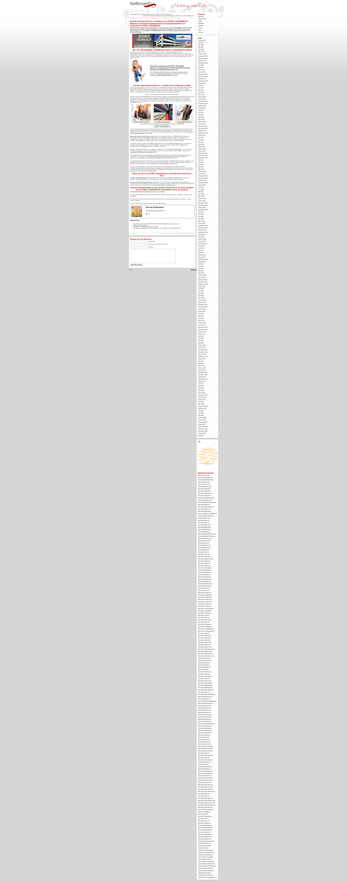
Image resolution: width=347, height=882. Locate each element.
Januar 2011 (201, 392)
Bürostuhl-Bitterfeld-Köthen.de (207, 534)
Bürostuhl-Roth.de (203, 764)
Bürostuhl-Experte (143, 129)
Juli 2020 (200, 187)
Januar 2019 (201, 223)
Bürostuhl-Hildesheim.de (205, 651)
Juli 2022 (200, 137)
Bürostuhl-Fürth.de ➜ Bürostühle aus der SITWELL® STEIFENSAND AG (151, 14)
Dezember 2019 (202, 203)
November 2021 (202, 155)
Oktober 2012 (202, 354)
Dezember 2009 (202, 406)
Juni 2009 (201, 413)
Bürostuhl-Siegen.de (204, 793)
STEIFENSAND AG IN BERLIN (182, 50)
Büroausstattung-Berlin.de (205, 477)
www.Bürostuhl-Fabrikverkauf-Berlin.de (142, 152)
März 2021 (201, 169)
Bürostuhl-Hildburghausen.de (206, 649)
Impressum (194, 270)
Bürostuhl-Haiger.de (204, 633)
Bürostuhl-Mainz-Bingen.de (206, 690)
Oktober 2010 (202, 397)
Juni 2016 (201, 266)
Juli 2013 (200, 336)
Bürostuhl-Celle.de (203, 549)
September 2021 (203, 157)
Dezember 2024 (202, 74)
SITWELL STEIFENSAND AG (151, 26)
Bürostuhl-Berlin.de (203, 520)
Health (172, 233)
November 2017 (202, 243)
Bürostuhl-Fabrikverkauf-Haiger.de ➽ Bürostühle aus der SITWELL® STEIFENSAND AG (168, 15)
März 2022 (201, 146)
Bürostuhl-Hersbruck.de (205, 647)
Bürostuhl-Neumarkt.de (141, 225)
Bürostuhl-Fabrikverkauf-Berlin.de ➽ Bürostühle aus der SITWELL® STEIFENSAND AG (158, 21)
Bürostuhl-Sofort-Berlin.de (205, 798)
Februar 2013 (202, 345)
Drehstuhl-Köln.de (203, 848)
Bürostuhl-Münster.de (204, 710)
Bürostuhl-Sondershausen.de (206, 802)
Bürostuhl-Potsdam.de (204, 741)
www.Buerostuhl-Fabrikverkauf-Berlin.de (146, 85)
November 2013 (202, 329)
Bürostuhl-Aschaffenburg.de (206, 498)
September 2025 (203, 63)
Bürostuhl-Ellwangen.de (205, 586)
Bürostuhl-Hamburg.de (204, 635)
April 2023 (201, 117)
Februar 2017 (202, 255)
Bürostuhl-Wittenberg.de (205, 834)
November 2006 (202, 426)
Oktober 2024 (202, 78)
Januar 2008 (201, 420)
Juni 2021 (201, 162)
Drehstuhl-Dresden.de (204, 843)
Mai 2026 (201, 47)
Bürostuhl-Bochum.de (204, 540)
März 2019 (201, 221)
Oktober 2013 (202, 331)
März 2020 (201, 196)
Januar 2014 (201, 325)
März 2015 (201, 298)
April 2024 (201, 92)
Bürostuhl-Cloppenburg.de (205, 559)
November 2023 (202, 103)
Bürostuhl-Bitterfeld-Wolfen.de (206, 536)
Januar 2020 (201, 200)
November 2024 (202, 76)
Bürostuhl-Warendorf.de (205, 825)
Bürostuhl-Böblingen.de (205, 538)
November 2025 (202, 58)
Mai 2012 (201, 361)
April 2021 (201, 167)
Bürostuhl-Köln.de (203, 669)
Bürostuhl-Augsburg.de (204, 500)
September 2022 (203, 133)
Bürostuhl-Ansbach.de (204, 495)
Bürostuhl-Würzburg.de (205, 839)
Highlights (176, 233)
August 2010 (201, 399)
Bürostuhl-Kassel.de (204, 662)
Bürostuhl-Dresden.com (205, 572)
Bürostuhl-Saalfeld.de (204, 769)
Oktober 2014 (202, 309)
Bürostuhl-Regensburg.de (205, 755)
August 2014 (201, 311)
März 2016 (201, 273)
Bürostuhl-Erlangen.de (204, 592)
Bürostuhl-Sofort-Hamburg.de (206, 800)
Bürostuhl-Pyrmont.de (204, 744)
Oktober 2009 (202, 408)
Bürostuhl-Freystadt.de (204, 610)
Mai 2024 (201, 90)
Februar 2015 (202, 300)
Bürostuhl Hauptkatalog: (162, 125)
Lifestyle (200, 25)
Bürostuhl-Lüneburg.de (204, 680)
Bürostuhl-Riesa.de (203, 757)
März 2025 (201, 69)
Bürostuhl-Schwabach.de (205, 771)
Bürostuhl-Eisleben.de (204, 581)
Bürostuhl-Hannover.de (204, 642)
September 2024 (203, 81)
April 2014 (201, 318)
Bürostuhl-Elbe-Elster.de (205, 583)
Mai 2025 (201, 67)
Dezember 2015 (202, 279)
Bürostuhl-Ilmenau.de (204, 658)
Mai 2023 (201, 115)
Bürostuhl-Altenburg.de (204, 486)
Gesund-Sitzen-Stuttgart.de (206, 870)
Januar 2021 (201, 173)
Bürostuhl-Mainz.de (203, 692)
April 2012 (201, 363)
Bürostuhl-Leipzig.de (204, 674)
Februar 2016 (202, 275)
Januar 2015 (201, 302)
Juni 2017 (201, 248)
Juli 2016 (200, 264)
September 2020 (203, 182)
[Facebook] (147, 214)
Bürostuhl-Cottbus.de (204, 561)
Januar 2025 (201, 72)
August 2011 (201, 381)
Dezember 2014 (202, 304)
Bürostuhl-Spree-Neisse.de (206, 809)
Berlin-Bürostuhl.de (203, 475)
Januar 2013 (201, 347)
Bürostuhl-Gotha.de (203, 622)
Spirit (199, 30)
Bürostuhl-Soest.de (203, 796)
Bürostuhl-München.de (204, 705)
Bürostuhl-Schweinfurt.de (205, 780)
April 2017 (201, 252)
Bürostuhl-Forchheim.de (205, 599)
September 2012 (203, 356)
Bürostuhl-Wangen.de (204, 823)
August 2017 (201, 246)
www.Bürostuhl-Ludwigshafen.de (207, 877)
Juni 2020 (201, 189)
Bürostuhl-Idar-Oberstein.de (206, 656)
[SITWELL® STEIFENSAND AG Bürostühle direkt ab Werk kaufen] (143, 4)
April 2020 (201, 194)
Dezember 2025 (202, 56)
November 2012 (202, 352)
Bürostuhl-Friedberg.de (205, 613)
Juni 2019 (201, 214)
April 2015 (201, 295)
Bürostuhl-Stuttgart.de (204, 812)
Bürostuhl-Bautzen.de (204, 509)
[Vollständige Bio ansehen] (165, 211)
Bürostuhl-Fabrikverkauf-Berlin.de (152, 24)
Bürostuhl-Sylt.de (203, 814)
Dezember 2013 (202, 327)
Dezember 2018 (202, 225)
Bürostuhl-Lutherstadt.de (205, 683)
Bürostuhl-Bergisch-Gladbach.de (207, 513)
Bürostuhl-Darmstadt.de (205, 568)
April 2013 (201, 343)
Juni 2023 (201, 112)
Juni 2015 (201, 291)
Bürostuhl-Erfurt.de (203, 590)
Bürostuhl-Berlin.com (204, 518)
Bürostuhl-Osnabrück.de (205, 730)
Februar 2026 (202, 54)
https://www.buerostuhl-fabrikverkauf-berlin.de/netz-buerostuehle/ (158, 124)
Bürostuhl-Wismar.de (204, 832)
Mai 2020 (201, 191)
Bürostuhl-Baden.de (204, 504)
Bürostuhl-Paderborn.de (205, 732)
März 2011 (201, 390)
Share (130, 270)
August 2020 (201, 185)
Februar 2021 (202, 171)
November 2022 (202, 128)
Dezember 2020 (202, 176)
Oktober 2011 (202, 377)
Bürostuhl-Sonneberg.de (205, 807)
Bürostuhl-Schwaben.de (205, 775)
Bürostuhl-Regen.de (204, 753)
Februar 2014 (202, 322)
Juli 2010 (200, 401)
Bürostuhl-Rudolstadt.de (205, 766)
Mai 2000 (201, 435)
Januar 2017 (201, 257)
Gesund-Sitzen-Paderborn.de (206, 863)
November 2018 (202, 228)
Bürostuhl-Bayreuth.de (204, 511)
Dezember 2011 (202, 372)
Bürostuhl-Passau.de (204, 735)
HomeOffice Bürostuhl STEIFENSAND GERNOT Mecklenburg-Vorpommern (156, 224)
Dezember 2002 (202, 429)
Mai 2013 (201, 340)
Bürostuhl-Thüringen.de (205, 816)
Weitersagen (191, 233)
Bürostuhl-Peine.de (203, 737)
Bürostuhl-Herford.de (204, 644)
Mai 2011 (201, 386)
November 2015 (202, 282)
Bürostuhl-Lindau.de (204, 678)
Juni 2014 (201, 313)
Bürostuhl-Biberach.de (204, 525)
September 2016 (203, 259)
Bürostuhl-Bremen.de (204, 545)
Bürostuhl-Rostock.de (204, 762)
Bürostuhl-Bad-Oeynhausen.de (207, 502)
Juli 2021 (200, 160)
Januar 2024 (201, 99)
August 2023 (201, 108)
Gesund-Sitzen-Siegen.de (205, 868)
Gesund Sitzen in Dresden (205, 857)
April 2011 (201, 388)
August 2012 (201, 359)
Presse (200, 27)
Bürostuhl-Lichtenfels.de (205, 676)
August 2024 (201, 83)
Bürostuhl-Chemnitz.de (204, 556)
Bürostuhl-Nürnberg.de (204, 719)
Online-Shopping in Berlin (139, 150)
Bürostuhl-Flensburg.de (205, 597)
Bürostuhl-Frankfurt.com (205, 601)
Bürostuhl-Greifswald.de (205, 626)
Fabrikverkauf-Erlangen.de (206, 854)
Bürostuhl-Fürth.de (203, 617)
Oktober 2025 (202, 60)
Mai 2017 (201, 250)
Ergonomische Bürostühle (137, 87)
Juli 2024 (200, 85)
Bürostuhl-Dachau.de (204, 565)
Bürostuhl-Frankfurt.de (204, 604)
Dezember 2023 (202, 101)
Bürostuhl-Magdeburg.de (205, 685)
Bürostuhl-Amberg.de (204, 491)
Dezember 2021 (202, 153)
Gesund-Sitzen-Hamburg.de (206, 861)
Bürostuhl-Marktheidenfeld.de (206, 694)
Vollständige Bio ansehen (155, 210)
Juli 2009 (200, 410)
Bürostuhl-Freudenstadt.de (206, 608)
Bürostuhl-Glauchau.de (204, 619)
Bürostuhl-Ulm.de (203, 818)
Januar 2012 (201, 370)
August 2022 (201, 135)
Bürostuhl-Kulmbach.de (205, 671)
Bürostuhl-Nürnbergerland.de (206, 723)
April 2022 (201, 144)
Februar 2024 (202, 96)
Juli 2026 (200, 42)
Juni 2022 (201, 139)
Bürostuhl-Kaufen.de (204, 665)
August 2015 (201, 286)
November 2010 (202, 395)
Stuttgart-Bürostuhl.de (204, 873)
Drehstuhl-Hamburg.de (204, 845)
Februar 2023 (202, 121)
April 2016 (201, 270)
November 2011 (202, 374)
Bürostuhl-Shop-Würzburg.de (206, 791)
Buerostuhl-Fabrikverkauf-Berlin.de (164, 185)
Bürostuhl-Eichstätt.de (204, 577)
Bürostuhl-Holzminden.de (205, 653)
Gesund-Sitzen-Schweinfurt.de (207, 866)
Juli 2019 (200, 212)
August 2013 (201, 334)
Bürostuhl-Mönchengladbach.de (207, 701)
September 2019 (203, 209)
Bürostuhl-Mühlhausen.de (205, 703)
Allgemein (167, 233)
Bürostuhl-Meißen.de (204, 699)
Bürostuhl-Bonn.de (203, 543)
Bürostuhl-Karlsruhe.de (204, 660)
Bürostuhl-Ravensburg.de (205, 746)
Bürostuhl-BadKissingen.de (206, 507)
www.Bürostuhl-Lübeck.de (205, 875)
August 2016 (201, 261)
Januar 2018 (201, 241)
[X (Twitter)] (149, 214)
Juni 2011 (201, 383)
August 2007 (201, 424)
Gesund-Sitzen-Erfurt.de (205, 859)
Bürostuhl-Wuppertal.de (205, 836)
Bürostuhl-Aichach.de (204, 484)
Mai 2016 (201, 268)
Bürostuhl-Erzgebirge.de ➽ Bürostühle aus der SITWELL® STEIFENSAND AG (157, 228)
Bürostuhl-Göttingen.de (205, 624)
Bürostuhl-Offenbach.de (205, 726)
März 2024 (201, 94)
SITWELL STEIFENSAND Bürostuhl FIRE (146, 226)
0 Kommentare (184, 233)
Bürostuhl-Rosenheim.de (205, 760)
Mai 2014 (201, 316)
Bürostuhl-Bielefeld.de (204, 527)
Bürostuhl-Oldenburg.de (205, 728)
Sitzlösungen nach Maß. (183, 85)
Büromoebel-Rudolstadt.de (206, 479)
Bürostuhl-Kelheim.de (204, 667)
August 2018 (201, 234)
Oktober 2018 (202, 230)
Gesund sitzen (202, 18)
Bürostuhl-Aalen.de (203, 482)
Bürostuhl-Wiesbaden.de (205, 830)
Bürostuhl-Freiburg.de (204, 606)
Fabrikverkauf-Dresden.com (206, 852)
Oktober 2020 (202, 180)
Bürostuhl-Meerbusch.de (205, 696)
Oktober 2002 (202, 433)
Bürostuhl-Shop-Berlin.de (205, 784)
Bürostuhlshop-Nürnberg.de (206, 841)
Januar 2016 (201, 277)
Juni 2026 (201, 45)
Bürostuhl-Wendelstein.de (205, 827)
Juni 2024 (201, 87)
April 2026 (201, 49)
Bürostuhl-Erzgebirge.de (205, 595)
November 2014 (202, 307)
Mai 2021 (201, 164)
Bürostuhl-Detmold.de (204, 570)
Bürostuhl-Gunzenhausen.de (206, 631)
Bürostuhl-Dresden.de (204, 574)
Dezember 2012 (202, 350)
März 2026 (201, 51)
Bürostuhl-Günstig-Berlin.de (206, 629)
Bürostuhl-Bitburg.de (204, 531)
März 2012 (201, 365)
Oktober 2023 (202, 106)
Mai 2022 (201, 142)
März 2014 (201, 320)
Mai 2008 (201, 415)
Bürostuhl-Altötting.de (204, 488)
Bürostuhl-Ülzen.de (203, 821)
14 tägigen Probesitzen (177, 155)
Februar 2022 (202, 148)
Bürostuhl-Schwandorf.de (205, 778)
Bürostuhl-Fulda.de (203, 615)
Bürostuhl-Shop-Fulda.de (205, 787)
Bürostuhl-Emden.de (204, 588)
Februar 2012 (202, 368)
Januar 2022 (201, 151)
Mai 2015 (201, 293)
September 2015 (203, 284)
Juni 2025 (201, 65)
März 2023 (201, 119)
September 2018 (203, 232)
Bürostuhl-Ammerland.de (205, 493)
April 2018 (201, 237)
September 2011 (203, 379)
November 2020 (202, 178)
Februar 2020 (202, 198)
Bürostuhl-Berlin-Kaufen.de (206, 516)
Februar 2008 (202, 417)
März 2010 (201, 404)
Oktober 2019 (202, 207)
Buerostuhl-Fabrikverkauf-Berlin (142, 182)
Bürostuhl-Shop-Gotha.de (205, 789)
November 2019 (202, 205)
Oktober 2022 (202, 130)
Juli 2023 (200, 110)
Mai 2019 (201, 216)
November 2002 (202, 431)
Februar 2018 (202, 239)
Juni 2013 (201, 338)
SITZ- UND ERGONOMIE (144, 50)
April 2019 (201, 218)
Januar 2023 (201, 124)
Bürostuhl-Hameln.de (204, 640)
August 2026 (201, 40)
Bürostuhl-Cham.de (203, 554)
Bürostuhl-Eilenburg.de (204, 579)
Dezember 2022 (202, 126)
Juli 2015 (200, 289)
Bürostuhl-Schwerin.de (204, 782)
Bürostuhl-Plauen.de (204, 739)
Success (200, 32)
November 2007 (202, 422)
